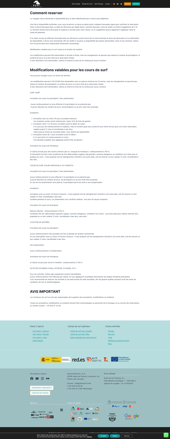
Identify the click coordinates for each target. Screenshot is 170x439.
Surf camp (76, 4)
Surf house (98, 4)
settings (89, 437)
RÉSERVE (127, 4)
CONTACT (136, 4)
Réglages (127, 436)
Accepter (103, 436)
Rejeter (115, 436)
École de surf (87, 4)
